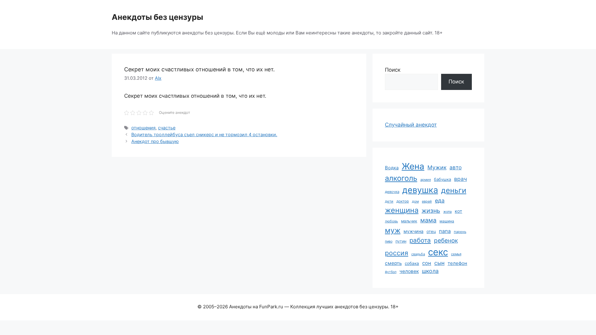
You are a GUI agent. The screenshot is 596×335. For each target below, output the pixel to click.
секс (438, 252)
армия (425, 179)
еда (440, 200)
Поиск (392, 70)
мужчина (413, 231)
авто (455, 167)
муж (392, 230)
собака (412, 263)
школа (430, 271)
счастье (166, 127)
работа (420, 240)
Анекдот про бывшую (155, 141)
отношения (143, 127)
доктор (402, 201)
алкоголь (401, 178)
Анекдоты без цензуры (157, 17)
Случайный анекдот (411, 125)
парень (460, 232)
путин (400, 241)
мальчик (409, 221)
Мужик (436, 167)
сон (426, 263)
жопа (447, 211)
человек (409, 271)
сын (439, 263)
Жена (413, 166)
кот (458, 211)
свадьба (418, 254)
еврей (427, 201)
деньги (453, 190)
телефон (457, 263)
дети (389, 201)
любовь (391, 221)
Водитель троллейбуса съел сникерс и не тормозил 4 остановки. (204, 134)
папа (445, 231)
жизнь (431, 210)
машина (447, 221)
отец (431, 231)
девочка (392, 192)
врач (460, 179)
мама (428, 220)
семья (456, 254)
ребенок (446, 240)
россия (396, 253)
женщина (401, 210)
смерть (393, 263)
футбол (390, 272)
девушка (420, 190)
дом (415, 201)
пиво (388, 241)
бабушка (442, 179)
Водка (392, 168)
